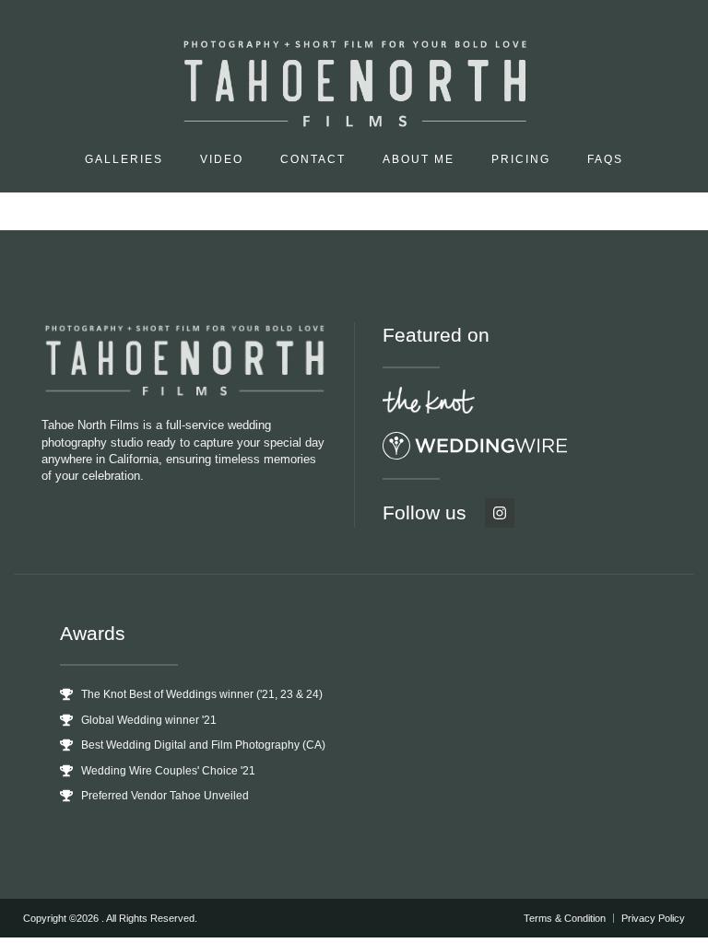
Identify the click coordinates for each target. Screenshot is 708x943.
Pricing (520, 159)
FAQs (605, 159)
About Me (418, 159)
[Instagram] (499, 513)
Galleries (124, 159)
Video (221, 159)
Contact (313, 159)
